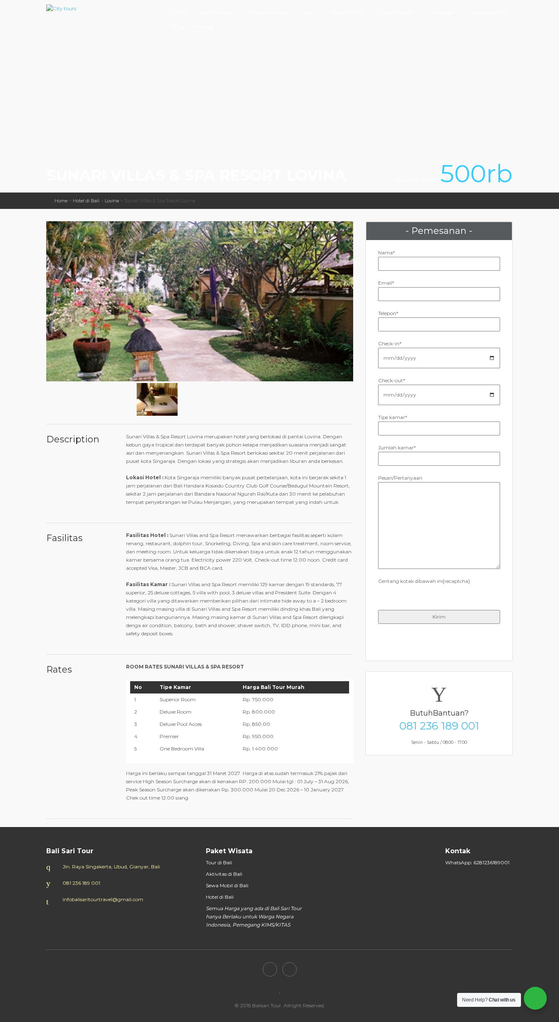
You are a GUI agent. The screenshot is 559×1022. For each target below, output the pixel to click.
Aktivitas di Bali (224, 874)
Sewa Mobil (396, 12)
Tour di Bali (219, 862)
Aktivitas (442, 12)
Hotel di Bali (86, 201)
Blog (177, 26)
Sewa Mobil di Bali (227, 885)
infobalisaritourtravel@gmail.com (103, 899)
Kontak (204, 26)
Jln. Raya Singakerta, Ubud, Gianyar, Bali (111, 866)
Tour (307, 12)
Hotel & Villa (347, 12)
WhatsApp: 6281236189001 (477, 862)
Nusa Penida (215, 12)
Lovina (112, 201)
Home (179, 12)
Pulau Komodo (270, 12)
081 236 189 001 (439, 726)
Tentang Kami (489, 12)
